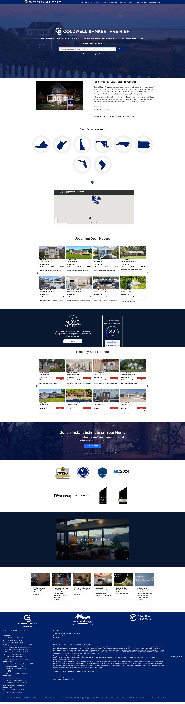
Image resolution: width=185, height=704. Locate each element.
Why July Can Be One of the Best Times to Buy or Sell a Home (82, 590)
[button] (29, 588)
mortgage (151, 89)
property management (140, 89)
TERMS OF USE (57, 671)
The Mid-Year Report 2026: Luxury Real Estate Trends (39, 590)
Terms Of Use (174, 656)
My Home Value (113, 2)
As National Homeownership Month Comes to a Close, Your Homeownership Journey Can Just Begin (103, 591)
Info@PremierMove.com (112, 110)
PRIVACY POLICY (66, 671)
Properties (97, 2)
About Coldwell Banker (155, 2)
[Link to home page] (43, 2)
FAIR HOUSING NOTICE (93, 671)
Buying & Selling (123, 2)
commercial (121, 89)
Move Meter (105, 2)
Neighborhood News (142, 2)
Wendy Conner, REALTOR (86, 2)
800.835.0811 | (99, 110)
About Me (133, 2)
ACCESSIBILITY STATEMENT (79, 671)
